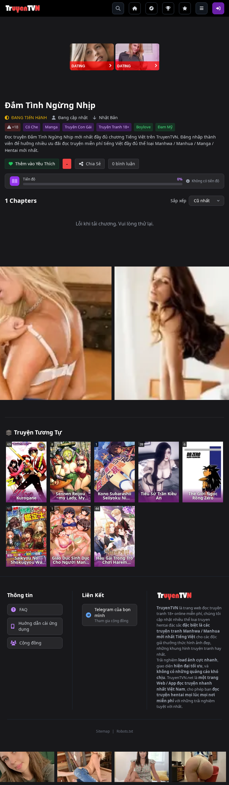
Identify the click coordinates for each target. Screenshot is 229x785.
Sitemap (103, 731)
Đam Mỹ (165, 127)
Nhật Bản (108, 117)
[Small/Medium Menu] (202, 8)
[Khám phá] (151, 8)
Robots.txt (125, 731)
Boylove (143, 127)
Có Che (31, 127)
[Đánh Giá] (185, 8)
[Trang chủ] (135, 8)
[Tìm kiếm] (118, 8)
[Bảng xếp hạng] (168, 8)
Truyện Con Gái (78, 127)
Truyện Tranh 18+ (114, 127)
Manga (51, 127)
